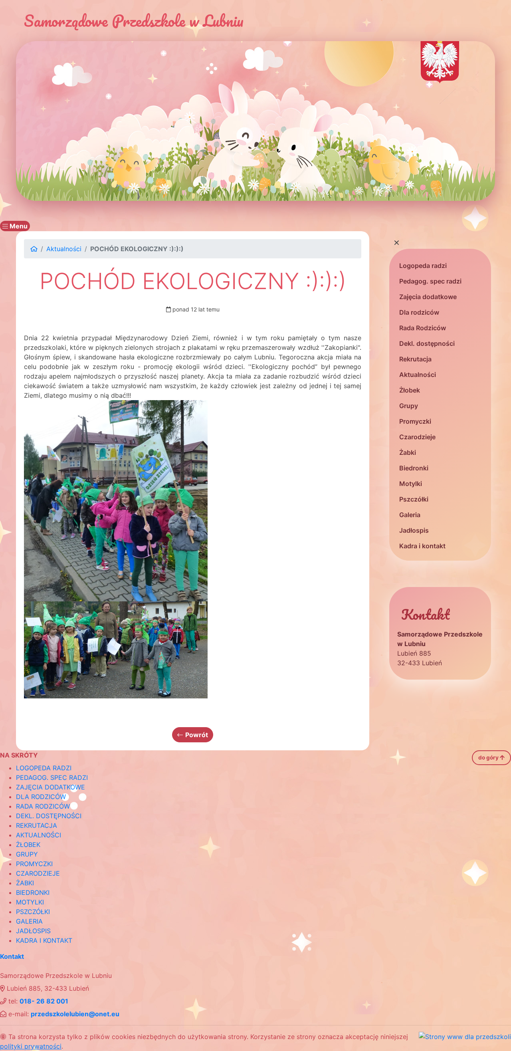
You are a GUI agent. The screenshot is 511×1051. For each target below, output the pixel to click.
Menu (18, 226)
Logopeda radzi (423, 266)
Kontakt (12, 956)
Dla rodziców (419, 312)
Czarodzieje (417, 437)
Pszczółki (413, 499)
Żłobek (409, 390)
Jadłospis (414, 530)
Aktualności (417, 375)
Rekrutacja (415, 359)
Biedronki (413, 468)
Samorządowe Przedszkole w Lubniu (134, 20)
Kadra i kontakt (422, 546)
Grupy (408, 406)
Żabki (407, 452)
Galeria (409, 515)
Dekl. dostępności (427, 343)
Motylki (410, 484)
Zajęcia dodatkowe (428, 297)
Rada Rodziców (422, 328)
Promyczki (415, 421)
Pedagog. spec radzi (430, 281)
